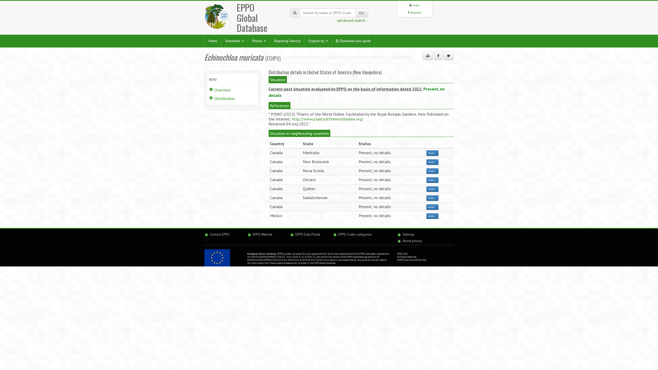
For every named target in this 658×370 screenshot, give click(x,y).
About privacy (412, 241)
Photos (257, 41)
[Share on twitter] (449, 55)
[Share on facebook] (438, 55)
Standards (233, 41)
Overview (222, 89)
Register (416, 12)
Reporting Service (287, 41)
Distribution (224, 98)
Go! (362, 12)
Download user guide (355, 41)
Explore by (316, 41)
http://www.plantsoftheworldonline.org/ (327, 119)
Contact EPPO (220, 234)
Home (212, 41)
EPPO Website (262, 234)
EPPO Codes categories (355, 234)
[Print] (428, 55)
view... (432, 153)
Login (416, 5)
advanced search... (352, 20)
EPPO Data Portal (307, 234)
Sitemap (408, 234)
